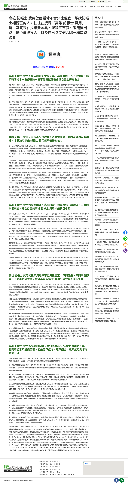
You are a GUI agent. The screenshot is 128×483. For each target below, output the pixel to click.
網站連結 (100, 7)
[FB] (125, 232)
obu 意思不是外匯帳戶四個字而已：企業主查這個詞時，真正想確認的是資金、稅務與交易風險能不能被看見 (107, 46)
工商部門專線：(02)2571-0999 (49, 467)
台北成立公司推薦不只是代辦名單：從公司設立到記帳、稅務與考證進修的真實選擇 (107, 66)
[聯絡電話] (125, 250)
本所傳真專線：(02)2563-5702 (49, 469)
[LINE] (125, 238)
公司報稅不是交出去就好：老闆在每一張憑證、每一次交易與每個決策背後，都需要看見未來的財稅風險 (107, 301)
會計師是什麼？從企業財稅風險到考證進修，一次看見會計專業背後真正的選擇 (107, 99)
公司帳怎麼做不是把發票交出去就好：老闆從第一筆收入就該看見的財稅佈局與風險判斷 (107, 212)
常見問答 (118, 7)
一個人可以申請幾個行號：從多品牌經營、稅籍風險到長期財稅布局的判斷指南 (107, 160)
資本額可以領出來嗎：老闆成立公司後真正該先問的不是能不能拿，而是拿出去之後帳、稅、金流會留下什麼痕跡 (107, 201)
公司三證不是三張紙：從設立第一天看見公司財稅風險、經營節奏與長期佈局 (107, 279)
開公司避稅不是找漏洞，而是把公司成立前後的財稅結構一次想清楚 (107, 319)
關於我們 (63, 7)
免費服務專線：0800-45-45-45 (49, 464)
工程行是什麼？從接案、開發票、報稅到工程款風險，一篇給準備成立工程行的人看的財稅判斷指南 (107, 128)
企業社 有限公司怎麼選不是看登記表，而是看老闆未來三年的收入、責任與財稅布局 (107, 118)
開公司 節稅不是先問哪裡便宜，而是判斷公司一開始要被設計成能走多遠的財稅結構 (107, 259)
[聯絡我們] (125, 244)
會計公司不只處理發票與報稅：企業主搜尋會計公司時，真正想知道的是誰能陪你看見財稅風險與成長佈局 (107, 242)
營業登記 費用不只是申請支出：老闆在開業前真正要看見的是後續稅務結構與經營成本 (107, 190)
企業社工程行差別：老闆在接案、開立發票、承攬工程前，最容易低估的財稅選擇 (107, 108)
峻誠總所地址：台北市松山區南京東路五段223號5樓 (56, 475)
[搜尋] (122, 1)
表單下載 (92, 7)
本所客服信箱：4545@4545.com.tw (51, 472)
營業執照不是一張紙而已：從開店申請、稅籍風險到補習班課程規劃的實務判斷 (107, 170)
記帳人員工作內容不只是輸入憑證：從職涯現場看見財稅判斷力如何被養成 (107, 232)
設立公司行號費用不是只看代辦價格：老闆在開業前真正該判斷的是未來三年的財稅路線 (107, 269)
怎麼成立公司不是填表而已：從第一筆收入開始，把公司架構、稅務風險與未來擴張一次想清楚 (107, 311)
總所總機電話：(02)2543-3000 (49, 461)
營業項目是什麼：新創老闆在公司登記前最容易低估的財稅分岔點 (107, 250)
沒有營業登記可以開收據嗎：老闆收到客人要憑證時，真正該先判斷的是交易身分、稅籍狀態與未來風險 (107, 76)
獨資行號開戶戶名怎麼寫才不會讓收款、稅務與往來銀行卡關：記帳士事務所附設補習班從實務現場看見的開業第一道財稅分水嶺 (107, 88)
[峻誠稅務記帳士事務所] (15, 7)
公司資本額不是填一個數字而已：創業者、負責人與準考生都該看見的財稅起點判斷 (107, 138)
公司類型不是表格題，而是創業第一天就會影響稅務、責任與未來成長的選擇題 (107, 222)
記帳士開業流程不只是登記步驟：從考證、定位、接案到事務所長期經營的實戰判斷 (107, 24)
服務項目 (73, 7)
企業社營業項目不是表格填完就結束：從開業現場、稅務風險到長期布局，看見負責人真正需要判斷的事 (107, 57)
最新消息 (83, 7)
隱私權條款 (7, 480)
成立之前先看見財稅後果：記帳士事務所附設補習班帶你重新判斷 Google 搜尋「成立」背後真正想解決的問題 (107, 149)
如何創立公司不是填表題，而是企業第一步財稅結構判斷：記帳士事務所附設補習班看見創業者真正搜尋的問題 (107, 290)
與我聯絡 (109, 7)
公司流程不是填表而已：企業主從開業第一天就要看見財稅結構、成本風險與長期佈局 (107, 180)
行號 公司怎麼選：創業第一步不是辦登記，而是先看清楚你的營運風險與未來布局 (107, 34)
